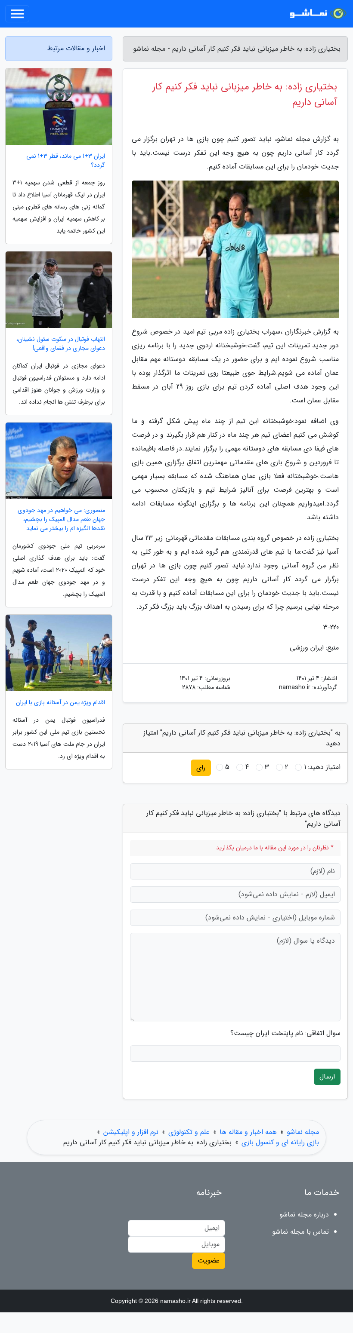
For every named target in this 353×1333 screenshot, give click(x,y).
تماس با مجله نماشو (300, 1231)
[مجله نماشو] (316, 13)
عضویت (209, 1260)
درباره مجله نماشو (304, 1214)
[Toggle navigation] (17, 13)
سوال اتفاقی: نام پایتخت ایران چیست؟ (285, 1033)
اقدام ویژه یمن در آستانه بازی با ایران (60, 702)
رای (200, 767)
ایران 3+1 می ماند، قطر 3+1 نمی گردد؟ (65, 161)
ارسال (327, 1076)
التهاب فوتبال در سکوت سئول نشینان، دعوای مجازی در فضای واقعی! (60, 344)
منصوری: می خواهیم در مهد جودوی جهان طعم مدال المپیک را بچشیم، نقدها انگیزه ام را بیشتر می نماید (61, 519)
